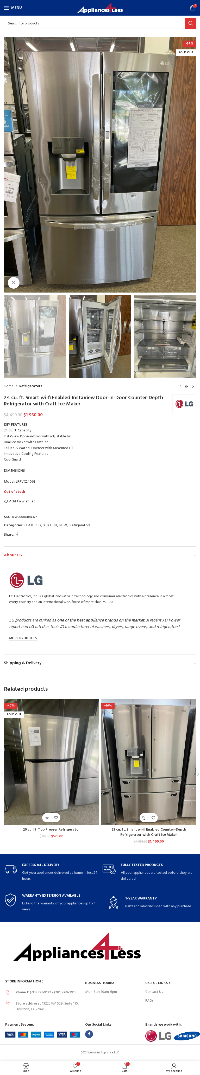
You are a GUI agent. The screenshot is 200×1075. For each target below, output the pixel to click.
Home (9, 386)
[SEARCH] (190, 23)
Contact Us (154, 992)
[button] (9, 164)
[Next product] (193, 386)
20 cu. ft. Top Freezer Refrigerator (51, 830)
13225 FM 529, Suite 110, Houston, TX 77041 (47, 1006)
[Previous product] (180, 386)
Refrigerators (30, 386)
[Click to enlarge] (14, 283)
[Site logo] (100, 8)
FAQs (149, 1001)
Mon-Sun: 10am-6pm (101, 992)
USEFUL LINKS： (158, 983)
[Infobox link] (50, 872)
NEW (63, 525)
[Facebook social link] (17, 535)
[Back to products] (187, 386)
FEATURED (32, 525)
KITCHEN (50, 525)
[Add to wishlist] (55, 817)
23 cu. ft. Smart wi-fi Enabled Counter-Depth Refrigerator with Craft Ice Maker (148, 832)
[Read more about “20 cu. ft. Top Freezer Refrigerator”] (46, 817)
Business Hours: (99, 983)
